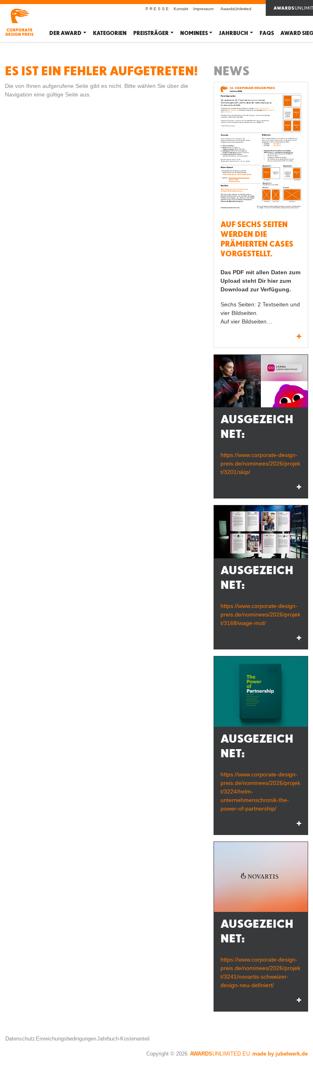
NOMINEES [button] (194, 33)
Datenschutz (20, 1039)
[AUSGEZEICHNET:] (261, 381)
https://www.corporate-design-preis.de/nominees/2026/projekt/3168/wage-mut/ (260, 614)
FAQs (267, 33)
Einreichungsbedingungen (66, 1039)
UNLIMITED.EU (220, 1054)
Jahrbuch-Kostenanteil (123, 1039)
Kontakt (181, 9)
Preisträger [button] (151, 33)
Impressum (203, 9)
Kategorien (110, 33)
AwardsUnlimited (235, 9)
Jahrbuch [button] (233, 33)
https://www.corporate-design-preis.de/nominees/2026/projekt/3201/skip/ (260, 463)
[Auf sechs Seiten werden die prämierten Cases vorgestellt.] (261, 148)
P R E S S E (157, 9)
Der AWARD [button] (65, 33)
